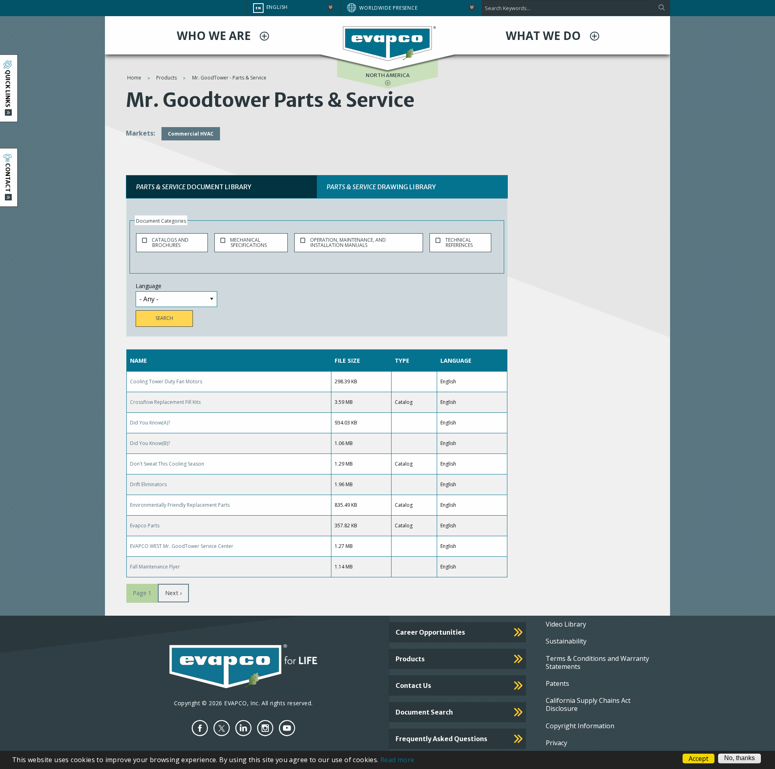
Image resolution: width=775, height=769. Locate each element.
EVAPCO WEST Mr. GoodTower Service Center (181, 546)
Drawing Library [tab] (381, 187)
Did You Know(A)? (150, 422)
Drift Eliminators (148, 484)
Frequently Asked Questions (441, 739)
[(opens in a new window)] (200, 728)
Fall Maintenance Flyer (155, 566)
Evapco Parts (144, 525)
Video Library (566, 624)
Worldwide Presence (388, 7)
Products (166, 77)
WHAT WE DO (545, 35)
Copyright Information (580, 725)
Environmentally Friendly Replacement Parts (180, 505)
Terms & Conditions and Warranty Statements (597, 662)
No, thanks (739, 758)
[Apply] (661, 8)
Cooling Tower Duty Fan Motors (166, 381)
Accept (698, 758)
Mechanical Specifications (248, 242)
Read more (397, 759)
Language (148, 286)
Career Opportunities (430, 632)
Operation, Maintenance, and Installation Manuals (348, 242)
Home (134, 77)
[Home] (387, 43)
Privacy (556, 742)
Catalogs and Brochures (170, 242)
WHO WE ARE (215, 35)
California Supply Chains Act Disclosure (588, 704)
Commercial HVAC (191, 133)
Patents (557, 683)
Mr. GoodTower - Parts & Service (229, 77)
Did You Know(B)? (150, 443)
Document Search (424, 712)
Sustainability (566, 641)
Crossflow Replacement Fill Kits (165, 402)
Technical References (459, 242)
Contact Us (413, 685)
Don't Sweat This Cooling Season (167, 463)
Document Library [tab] (193, 187)
